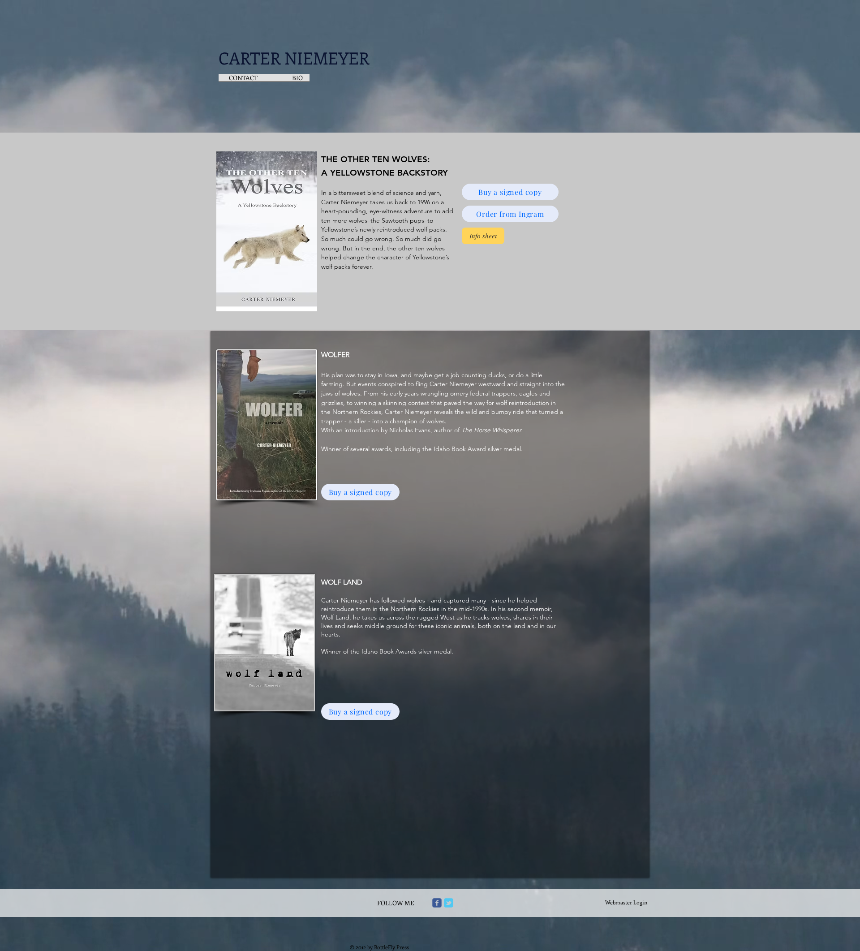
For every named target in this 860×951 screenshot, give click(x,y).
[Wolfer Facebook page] (437, 903)
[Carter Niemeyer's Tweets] (448, 903)
